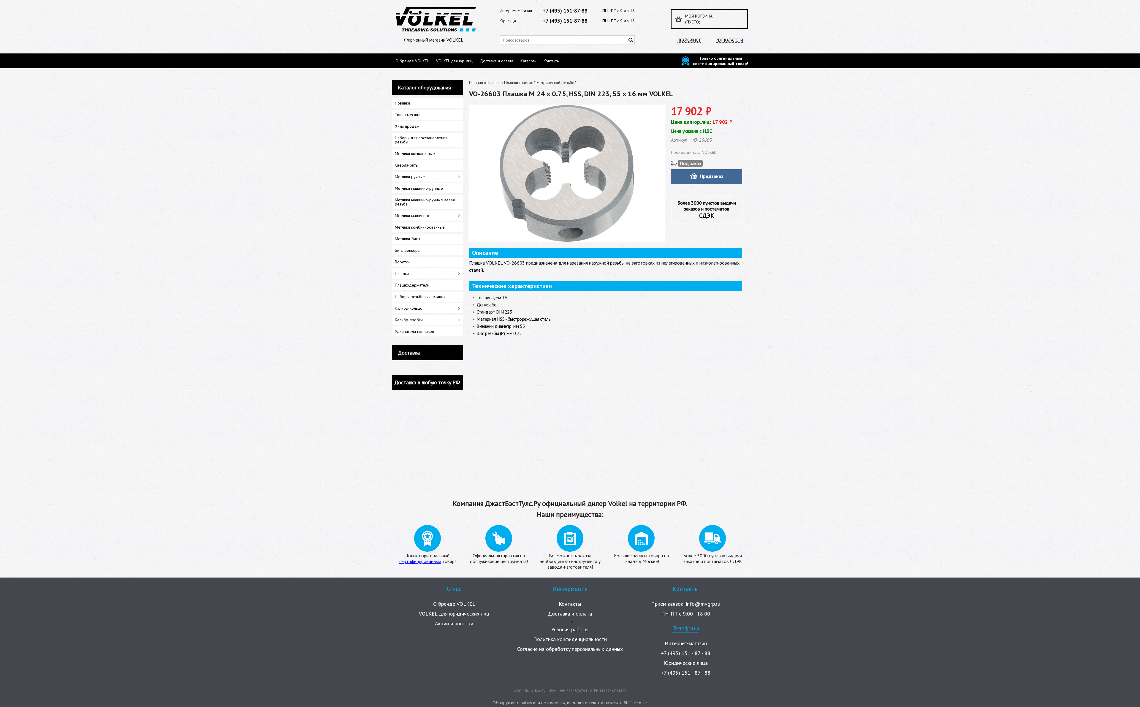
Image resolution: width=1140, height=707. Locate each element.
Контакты (552, 61)
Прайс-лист (689, 40)
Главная (476, 82)
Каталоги (528, 61)
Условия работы (569, 629)
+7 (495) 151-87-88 (565, 10)
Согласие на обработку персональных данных (570, 649)
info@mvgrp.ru (703, 603)
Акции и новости (454, 623)
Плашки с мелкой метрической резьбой (540, 82)
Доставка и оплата (496, 61)
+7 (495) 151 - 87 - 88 (685, 653)
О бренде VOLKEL (412, 61)
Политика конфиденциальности (570, 639)
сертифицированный (420, 561)
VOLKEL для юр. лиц (454, 61)
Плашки (494, 82)
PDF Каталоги (729, 40)
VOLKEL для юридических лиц (454, 613)
